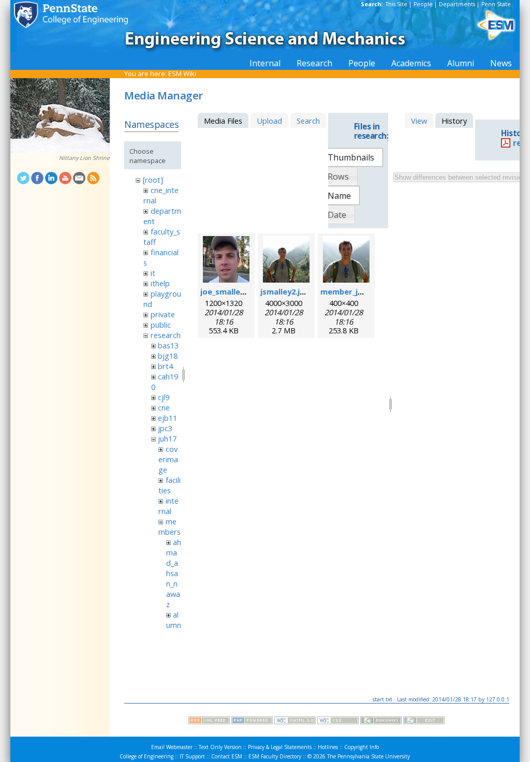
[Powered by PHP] (252, 721)
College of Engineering (146, 756)
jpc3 (165, 428)
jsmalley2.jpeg (287, 291)
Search (308, 120)
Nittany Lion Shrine (84, 158)
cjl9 (163, 397)
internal (168, 505)
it (153, 273)
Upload (269, 120)
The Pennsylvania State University (368, 756)
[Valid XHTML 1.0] (295, 721)
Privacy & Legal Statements (280, 747)
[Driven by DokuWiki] (381, 721)
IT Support (192, 756)
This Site (396, 4)
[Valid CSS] (338, 721)
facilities (169, 485)
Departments (457, 4)
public (161, 324)
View (419, 120)
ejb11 (167, 418)
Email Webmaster (172, 747)
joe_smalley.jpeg (231, 291)
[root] (153, 179)
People (423, 4)
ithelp (160, 283)
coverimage (168, 459)
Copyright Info (361, 747)
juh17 (167, 438)
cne (164, 407)
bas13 (168, 345)
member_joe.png (352, 291)
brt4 (165, 366)
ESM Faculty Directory (274, 756)
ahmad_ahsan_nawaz (173, 573)
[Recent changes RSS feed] (209, 721)
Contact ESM (226, 756)
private (163, 314)
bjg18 (168, 355)
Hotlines (328, 747)
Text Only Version (220, 747)
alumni (173, 624)
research (166, 335)
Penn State (496, 4)
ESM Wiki (182, 73)
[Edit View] (424, 721)
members (169, 526)
